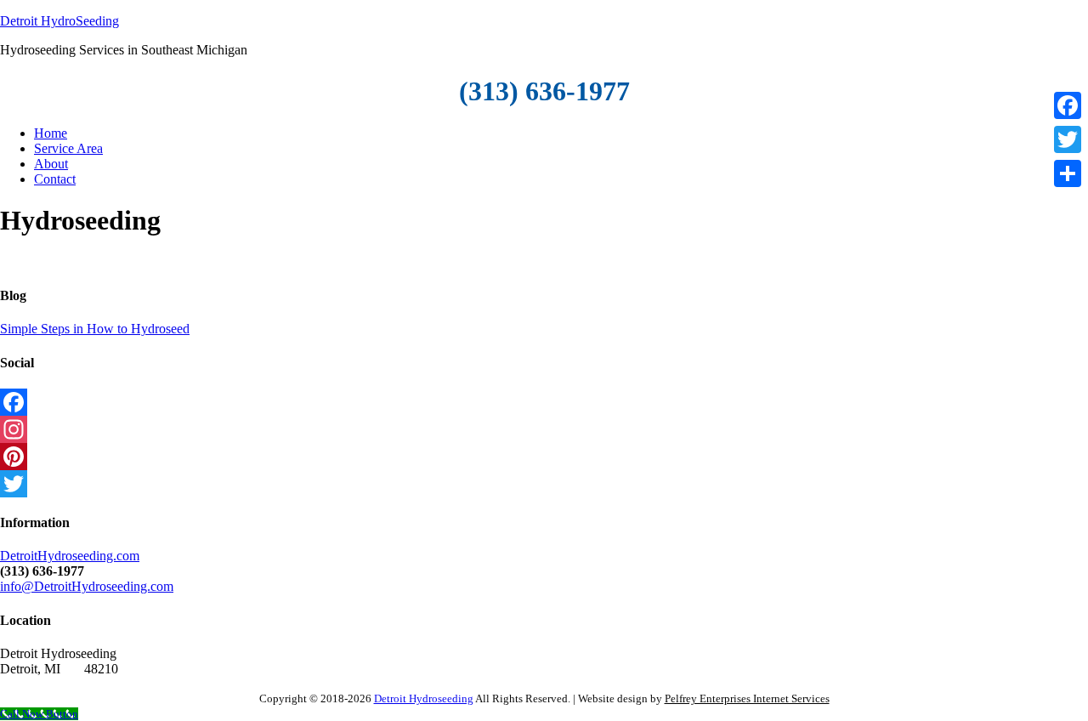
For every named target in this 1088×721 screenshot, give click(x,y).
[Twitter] (544, 483)
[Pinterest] (544, 456)
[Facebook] (544, 402)
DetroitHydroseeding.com (69, 555)
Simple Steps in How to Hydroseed (95, 328)
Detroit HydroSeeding (59, 21)
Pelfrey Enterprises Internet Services (747, 698)
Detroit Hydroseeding (423, 698)
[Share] (1068, 173)
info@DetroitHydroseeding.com (86, 586)
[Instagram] (544, 429)
